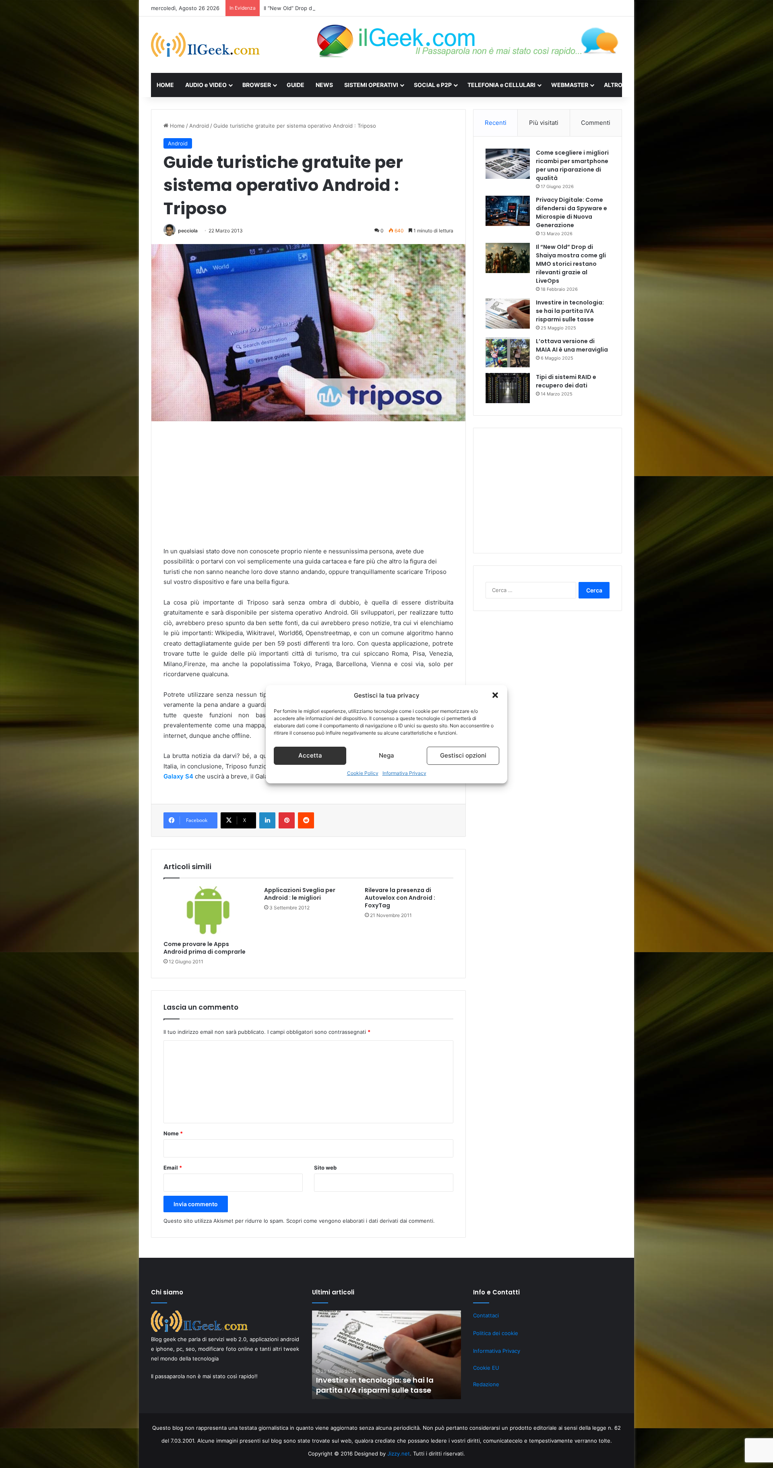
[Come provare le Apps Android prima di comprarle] (207, 911)
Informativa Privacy (404, 773)
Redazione (486, 1384)
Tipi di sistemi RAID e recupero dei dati (566, 381)
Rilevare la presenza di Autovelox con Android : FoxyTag (400, 897)
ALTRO (613, 84)
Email (172, 1167)
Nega (386, 755)
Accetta (310, 755)
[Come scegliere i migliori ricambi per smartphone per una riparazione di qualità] (508, 164)
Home (176, 125)
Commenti (595, 122)
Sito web (325, 1167)
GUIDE (295, 84)
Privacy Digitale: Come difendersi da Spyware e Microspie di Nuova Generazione (571, 212)
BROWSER (256, 84)
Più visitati (543, 122)
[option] (386, 1355)
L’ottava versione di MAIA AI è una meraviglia (572, 345)
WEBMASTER (569, 84)
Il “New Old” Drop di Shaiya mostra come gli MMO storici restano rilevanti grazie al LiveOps (377, 8)
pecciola (188, 231)
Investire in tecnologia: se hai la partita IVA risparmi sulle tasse (570, 310)
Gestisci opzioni (463, 755)
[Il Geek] (205, 45)
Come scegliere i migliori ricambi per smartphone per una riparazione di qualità (572, 165)
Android (199, 125)
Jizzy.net (398, 1453)
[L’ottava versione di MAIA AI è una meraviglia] (508, 352)
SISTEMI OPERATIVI (371, 84)
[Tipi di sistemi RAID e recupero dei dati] (508, 388)
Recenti (495, 122)
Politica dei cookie (495, 1333)
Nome (173, 1133)
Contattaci (486, 1315)
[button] (495, 695)
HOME (165, 84)
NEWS (324, 84)
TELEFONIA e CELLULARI (501, 84)
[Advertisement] (308, 489)
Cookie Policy (362, 773)
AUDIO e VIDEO (206, 84)
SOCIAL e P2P (433, 84)
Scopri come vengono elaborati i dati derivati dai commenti (359, 1220)
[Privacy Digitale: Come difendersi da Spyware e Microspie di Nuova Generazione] (508, 211)
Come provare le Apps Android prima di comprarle (204, 948)
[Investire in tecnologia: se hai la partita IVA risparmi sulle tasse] (508, 313)
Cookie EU (486, 1367)
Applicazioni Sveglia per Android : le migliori (299, 894)
